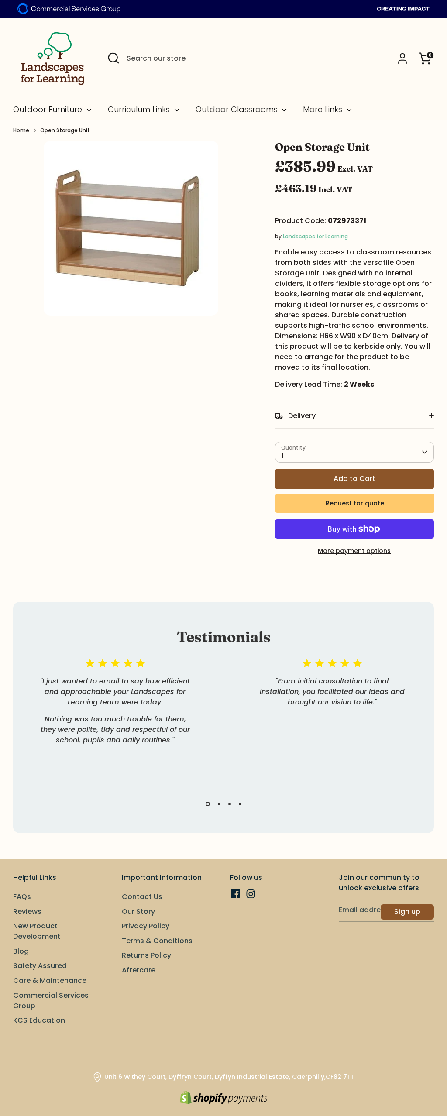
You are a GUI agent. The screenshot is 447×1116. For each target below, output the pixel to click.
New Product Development (37, 931)
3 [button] (229, 804)
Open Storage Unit (65, 130)
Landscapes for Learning (315, 236)
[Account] (402, 58)
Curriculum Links (140, 109)
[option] (108, 712)
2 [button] (219, 804)
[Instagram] (250, 893)
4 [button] (240, 804)
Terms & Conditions (157, 941)
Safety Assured (40, 966)
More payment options (354, 550)
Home (21, 130)
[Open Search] (113, 58)
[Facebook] (235, 893)
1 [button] (208, 804)
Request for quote (355, 503)
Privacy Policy (145, 926)
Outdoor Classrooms (238, 109)
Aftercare (138, 970)
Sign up (407, 912)
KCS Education (39, 1020)
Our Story (138, 912)
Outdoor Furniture (48, 109)
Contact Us (142, 897)
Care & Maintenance (49, 980)
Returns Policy (146, 955)
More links (323, 109)
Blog (21, 951)
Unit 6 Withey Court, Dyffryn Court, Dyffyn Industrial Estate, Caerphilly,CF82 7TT (229, 1076)
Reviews (27, 912)
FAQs (22, 897)
